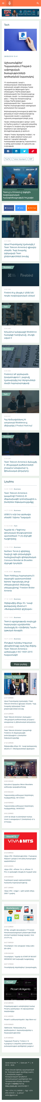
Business (7, 219)
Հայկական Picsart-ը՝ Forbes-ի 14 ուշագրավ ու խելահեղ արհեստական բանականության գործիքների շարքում (18, 1043)
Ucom (9, 763)
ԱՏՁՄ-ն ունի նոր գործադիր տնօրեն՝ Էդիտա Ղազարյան (17, 516)
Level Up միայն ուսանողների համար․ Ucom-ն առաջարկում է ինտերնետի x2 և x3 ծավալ (19, 819)
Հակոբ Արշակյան (19, 159)
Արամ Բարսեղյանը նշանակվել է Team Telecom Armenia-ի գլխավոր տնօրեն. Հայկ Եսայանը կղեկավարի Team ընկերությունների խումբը (20, 250)
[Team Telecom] (20, 13)
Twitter (21, 208)
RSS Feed (32, 208)
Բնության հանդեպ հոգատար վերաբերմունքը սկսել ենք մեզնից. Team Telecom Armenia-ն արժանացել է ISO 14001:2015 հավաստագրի (20, 649)
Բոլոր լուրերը (20, 664)
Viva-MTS (11, 836)
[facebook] (8, 151)
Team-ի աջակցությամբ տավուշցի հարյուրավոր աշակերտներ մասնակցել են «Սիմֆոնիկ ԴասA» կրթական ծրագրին (20, 626)
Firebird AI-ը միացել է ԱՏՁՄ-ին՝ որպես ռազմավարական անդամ (19, 294)
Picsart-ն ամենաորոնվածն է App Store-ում (20, 1019)
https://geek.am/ (11, 1086)
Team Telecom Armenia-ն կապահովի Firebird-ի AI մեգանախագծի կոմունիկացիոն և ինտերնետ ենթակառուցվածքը (20, 497)
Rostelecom (12, 908)
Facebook (9, 208)
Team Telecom (14, 677)
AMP (31, 159)
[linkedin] (16, 151)
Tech (6, 24)
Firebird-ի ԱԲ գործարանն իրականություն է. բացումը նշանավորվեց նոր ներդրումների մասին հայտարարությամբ (19, 378)
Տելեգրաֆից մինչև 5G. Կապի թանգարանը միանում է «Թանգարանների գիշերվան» (18, 606)
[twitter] (24, 151)
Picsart (9, 982)
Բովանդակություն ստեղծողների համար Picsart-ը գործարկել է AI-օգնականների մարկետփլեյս (19, 1008)
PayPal (7, 159)
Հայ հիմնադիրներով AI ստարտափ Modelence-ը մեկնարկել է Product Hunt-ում (18, 422)
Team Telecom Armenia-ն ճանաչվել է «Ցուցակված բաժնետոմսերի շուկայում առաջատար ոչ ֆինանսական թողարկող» (20, 466)
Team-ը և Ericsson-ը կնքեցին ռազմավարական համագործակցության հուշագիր (18, 195)
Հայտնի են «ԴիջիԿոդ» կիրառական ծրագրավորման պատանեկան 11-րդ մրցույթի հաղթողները (18, 534)
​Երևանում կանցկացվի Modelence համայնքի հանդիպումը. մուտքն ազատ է (20, 335)
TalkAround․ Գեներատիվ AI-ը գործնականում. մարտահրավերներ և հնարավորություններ (18, 1030)
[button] (6, 189)
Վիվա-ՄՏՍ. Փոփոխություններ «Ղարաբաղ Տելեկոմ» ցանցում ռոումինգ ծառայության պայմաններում (20, 858)
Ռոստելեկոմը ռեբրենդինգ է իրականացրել (20, 967)
